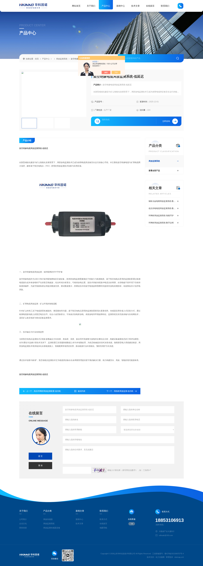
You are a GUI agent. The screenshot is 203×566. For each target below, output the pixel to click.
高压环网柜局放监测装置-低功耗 (47, 391)
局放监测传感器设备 (51, 528)
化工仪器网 (160, 557)
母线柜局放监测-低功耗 (123, 391)
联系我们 (165, 6)
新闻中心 (120, 6)
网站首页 (76, 6)
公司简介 (23, 519)
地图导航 (103, 528)
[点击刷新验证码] (99, 470)
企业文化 (23, 524)
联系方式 (103, 519)
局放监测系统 (61, 59)
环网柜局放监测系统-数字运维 (161, 223)
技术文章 (135, 6)
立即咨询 (166, 121)
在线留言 (150, 6)
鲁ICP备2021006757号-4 (174, 554)
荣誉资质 (23, 528)
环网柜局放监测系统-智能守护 (161, 216)
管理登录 (169, 557)
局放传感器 (48, 519)
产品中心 (106, 6)
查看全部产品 (154, 171)
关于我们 (91, 6)
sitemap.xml (179, 557)
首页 (37, 59)
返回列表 (81, 391)
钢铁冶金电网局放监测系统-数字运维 (164, 201)
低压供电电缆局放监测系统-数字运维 (164, 208)
